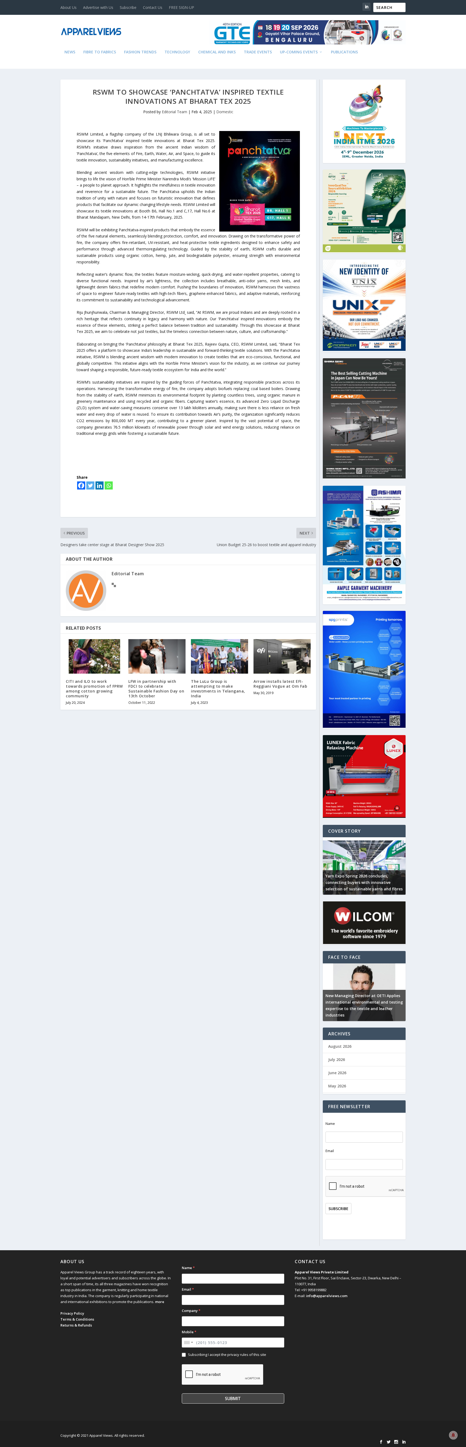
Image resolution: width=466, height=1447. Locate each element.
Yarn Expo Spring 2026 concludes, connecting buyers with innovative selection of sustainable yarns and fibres (364, 882)
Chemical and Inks (217, 52)
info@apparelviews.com (326, 1295)
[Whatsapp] (109, 485)
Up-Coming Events (299, 52)
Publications (344, 52)
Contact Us (152, 7)
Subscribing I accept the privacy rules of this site (227, 1354)
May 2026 (337, 1085)
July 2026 (336, 1059)
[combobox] (188, 1342)
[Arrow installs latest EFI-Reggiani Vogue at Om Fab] (282, 656)
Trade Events (258, 52)
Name (330, 1123)
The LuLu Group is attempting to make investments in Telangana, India (218, 689)
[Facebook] (81, 485)
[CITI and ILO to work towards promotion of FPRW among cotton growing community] (94, 656)
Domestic (224, 111)
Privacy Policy (72, 1313)
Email (329, 1151)
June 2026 (337, 1072)
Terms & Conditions (77, 1319)
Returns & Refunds (76, 1325)
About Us (68, 7)
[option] (364, 866)
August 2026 (339, 1046)
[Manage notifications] (453, 1435)
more (159, 1301)
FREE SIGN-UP (181, 7)
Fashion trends (140, 52)
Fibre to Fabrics (99, 52)
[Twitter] (90, 485)
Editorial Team (174, 111)
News (69, 52)
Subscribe (128, 7)
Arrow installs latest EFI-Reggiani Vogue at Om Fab (280, 684)
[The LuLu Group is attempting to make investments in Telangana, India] (219, 656)
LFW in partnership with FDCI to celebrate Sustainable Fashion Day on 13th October (156, 689)
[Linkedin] (99, 485)
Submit (233, 1398)
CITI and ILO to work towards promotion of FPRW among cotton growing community (94, 689)
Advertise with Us (98, 7)
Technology (177, 52)
